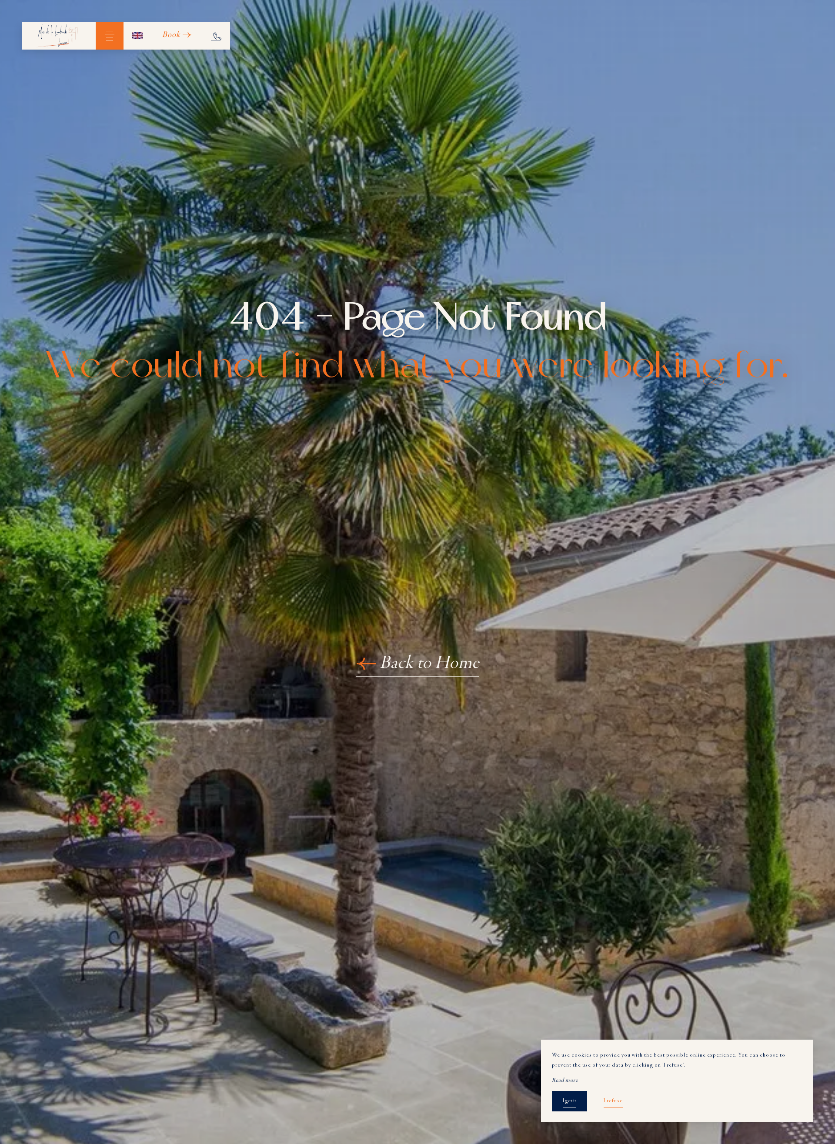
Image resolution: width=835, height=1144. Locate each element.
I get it (569, 1101)
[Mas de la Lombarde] (59, 36)
